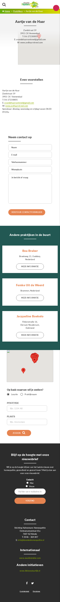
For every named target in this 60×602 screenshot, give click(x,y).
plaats (11, 416)
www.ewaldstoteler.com (30, 558)
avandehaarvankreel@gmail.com (19, 103)
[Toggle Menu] (56, 8)
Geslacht (30, 480)
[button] (34, 360)
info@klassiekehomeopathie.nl (31, 540)
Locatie (14, 394)
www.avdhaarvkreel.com (16, 106)
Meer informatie (30, 266)
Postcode (13, 403)
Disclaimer (36, 591)
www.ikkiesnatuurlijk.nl (30, 571)
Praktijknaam (31, 394)
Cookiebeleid (24, 591)
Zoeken (17, 433)
